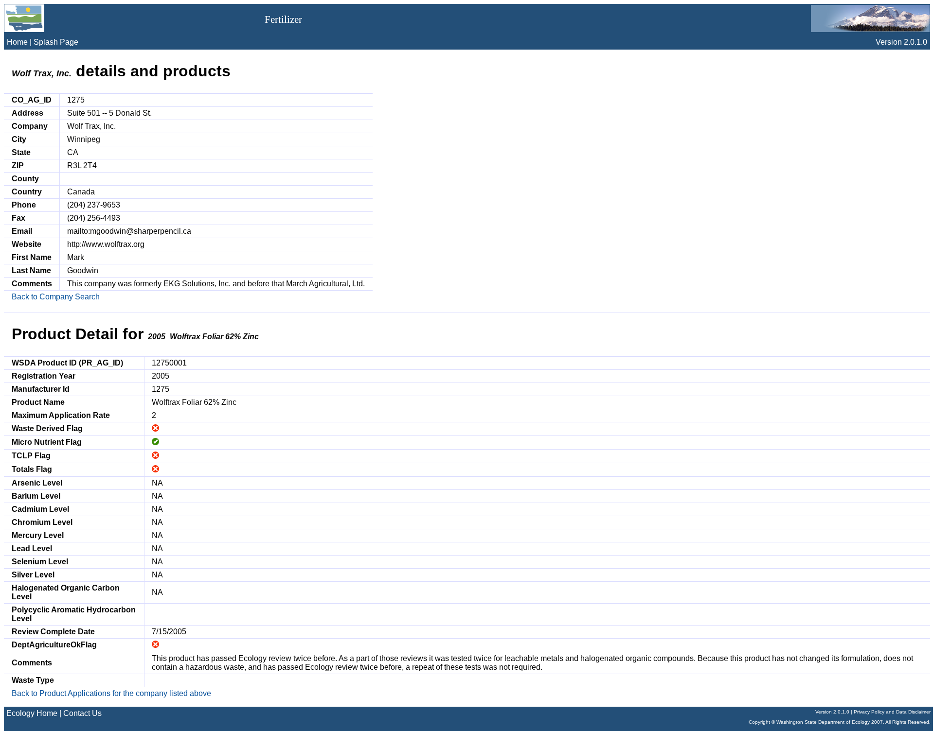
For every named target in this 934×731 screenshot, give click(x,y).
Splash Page (56, 42)
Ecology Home (31, 713)
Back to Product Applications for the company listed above (111, 693)
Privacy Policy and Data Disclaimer (892, 711)
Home (17, 42)
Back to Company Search (56, 297)
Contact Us (82, 713)
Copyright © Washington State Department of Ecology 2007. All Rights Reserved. (840, 722)
